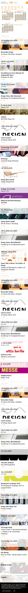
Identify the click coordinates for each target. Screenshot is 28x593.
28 (6, 19)
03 (10, 13)
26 (2, 19)
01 (7, 13)
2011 (5, 9)
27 (4, 19)
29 (7, 19)
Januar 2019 (7, 23)
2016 (15, 8)
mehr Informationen (6, 590)
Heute (2, 6)
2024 (12, 6)
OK (14, 590)
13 (4, 16)
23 (9, 17)
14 (6, 16)
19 (2, 17)
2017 (12, 8)
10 (10, 15)
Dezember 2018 (20, 10)
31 (15, 20)
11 (12, 15)
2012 (2, 9)
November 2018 (7, 10)
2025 (9, 6)
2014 (22, 8)
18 (12, 16)
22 (7, 17)
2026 (6, 6)
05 (2, 15)
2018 (9, 8)
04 (12, 13)
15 (7, 16)
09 (9, 15)
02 (9, 13)
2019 (5, 8)
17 (10, 16)
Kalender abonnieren (18, 24)
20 (4, 17)
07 (6, 15)
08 (7, 15)
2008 (15, 9)
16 (9, 16)
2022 (19, 6)
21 (6, 17)
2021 (22, 6)
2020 (2, 8)
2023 (16, 6)
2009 (12, 9)
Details (3, 56)
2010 (9, 9)
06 (4, 15)
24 (10, 17)
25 (12, 17)
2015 (19, 8)
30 (9, 19)
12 (2, 16)
